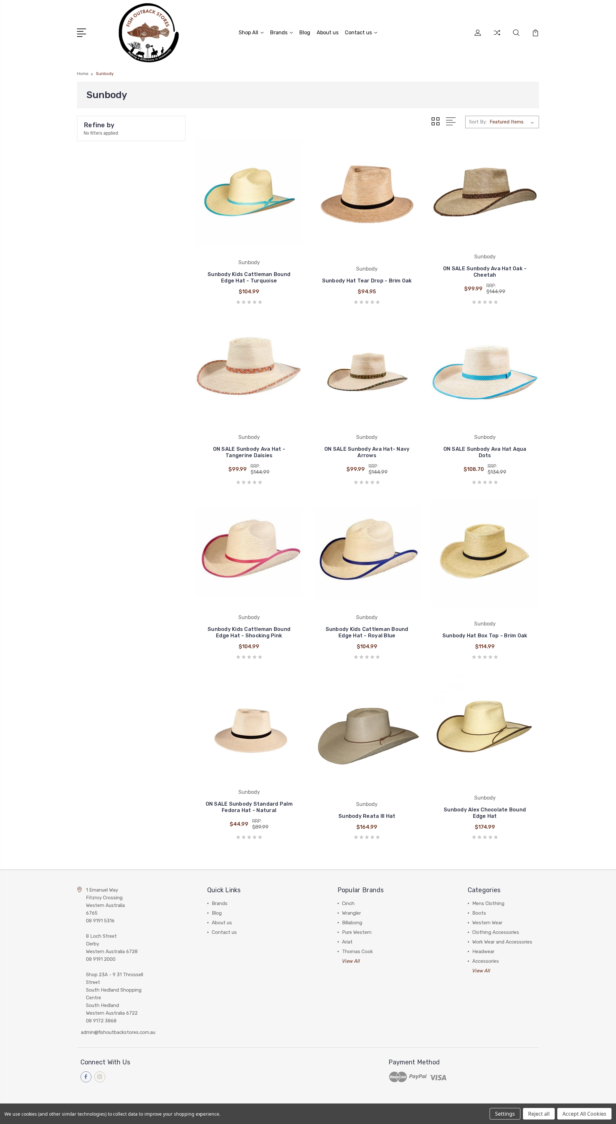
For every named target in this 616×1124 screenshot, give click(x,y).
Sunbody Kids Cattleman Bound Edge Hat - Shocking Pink (249, 632)
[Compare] (497, 36)
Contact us (358, 32)
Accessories (485, 961)
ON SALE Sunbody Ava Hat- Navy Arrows (366, 452)
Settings (505, 1113)
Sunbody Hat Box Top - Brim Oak (484, 636)
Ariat (347, 942)
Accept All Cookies (584, 1113)
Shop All (248, 32)
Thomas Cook (357, 951)
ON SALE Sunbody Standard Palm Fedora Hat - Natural (249, 807)
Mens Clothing (488, 903)
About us (327, 32)
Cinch (348, 903)
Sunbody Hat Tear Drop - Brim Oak (367, 281)
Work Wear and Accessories (502, 942)
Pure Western (357, 932)
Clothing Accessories (495, 932)
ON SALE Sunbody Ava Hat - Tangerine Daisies (249, 452)
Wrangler (351, 913)
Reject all (539, 1113)
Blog (304, 32)
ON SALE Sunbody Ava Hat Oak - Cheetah (484, 271)
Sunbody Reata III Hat (366, 816)
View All (351, 961)
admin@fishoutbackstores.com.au (118, 1032)
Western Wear (487, 923)
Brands (278, 32)
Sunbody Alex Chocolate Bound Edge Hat (485, 813)
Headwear (483, 951)
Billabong (352, 923)
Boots (479, 913)
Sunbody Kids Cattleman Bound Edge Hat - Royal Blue (367, 632)
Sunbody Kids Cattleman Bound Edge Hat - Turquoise (249, 277)
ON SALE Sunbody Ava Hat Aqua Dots (484, 452)
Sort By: (478, 122)
